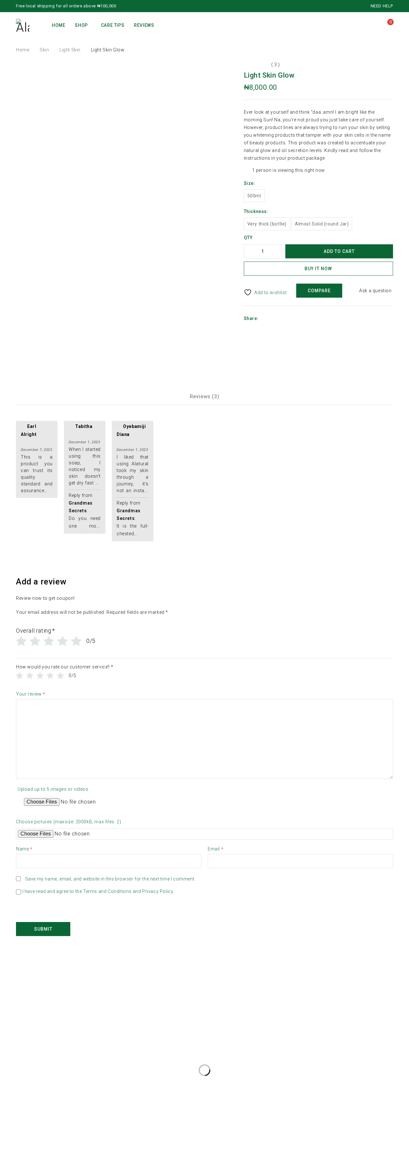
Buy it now (318, 268)
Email (215, 849)
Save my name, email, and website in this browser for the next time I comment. (110, 878)
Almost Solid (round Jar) (322, 223)
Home (22, 49)
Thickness (255, 211)
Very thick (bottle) (267, 223)
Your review (30, 694)
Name (24, 849)
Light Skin (70, 49)
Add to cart (339, 251)
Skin (44, 49)
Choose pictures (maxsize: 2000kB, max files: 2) (68, 821)
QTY (248, 237)
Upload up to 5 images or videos (53, 789)
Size (249, 183)
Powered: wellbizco (21, 1162)
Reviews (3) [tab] (205, 396)
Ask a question (375, 290)
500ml (254, 195)
